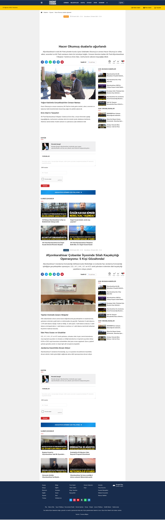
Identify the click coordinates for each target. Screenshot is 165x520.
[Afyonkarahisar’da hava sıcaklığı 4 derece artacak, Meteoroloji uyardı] (82, 465)
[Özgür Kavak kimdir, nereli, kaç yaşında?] (82, 210)
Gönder (45, 185)
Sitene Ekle (51, 507)
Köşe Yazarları (73, 490)
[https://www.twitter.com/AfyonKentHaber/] (70, 500)
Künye (86, 507)
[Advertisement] (82, 31)
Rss (46, 507)
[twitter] (46, 62)
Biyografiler (72, 493)
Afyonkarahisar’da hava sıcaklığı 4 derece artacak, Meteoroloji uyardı (81, 476)
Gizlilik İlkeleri (107, 507)
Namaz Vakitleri (102, 495)
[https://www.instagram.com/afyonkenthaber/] (74, 500)
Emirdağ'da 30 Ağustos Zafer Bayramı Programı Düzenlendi (80, 453)
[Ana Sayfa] (41, 12)
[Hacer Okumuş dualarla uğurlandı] (68, 83)
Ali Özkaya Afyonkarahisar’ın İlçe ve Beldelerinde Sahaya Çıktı (53, 221)
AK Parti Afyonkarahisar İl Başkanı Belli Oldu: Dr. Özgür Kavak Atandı (81, 243)
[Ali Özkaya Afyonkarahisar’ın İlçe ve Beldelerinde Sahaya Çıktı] (54, 210)
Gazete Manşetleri (103, 490)
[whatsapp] (50, 62)
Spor (95, 2)
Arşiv (85, 487)
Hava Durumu (102, 487)
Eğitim (57, 487)
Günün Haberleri (88, 485)
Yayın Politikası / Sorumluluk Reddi (65, 507)
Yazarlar (158, 7)
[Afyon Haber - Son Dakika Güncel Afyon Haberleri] (52, 2)
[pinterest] (62, 62)
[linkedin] (58, 62)
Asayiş (83, 2)
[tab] (46, 156)
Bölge (56, 485)
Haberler (46, 12)
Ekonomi (101, 2)
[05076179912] (85, 500)
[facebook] (42, 62)
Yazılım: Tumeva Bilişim (82, 514)
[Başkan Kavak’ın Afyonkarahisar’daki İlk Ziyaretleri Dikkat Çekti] (54, 442)
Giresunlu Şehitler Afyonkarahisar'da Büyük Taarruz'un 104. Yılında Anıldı (51, 476)
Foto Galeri (148, 7)
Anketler (100, 485)
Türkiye (44, 498)
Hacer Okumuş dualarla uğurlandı (63, 12)
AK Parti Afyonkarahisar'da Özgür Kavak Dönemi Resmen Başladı (53, 243)
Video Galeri (136, 7)
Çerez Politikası (98, 507)
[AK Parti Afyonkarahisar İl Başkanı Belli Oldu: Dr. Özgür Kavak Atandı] (82, 233)
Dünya (44, 487)
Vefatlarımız (58, 498)
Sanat (56, 493)
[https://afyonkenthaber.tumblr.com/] (81, 500)
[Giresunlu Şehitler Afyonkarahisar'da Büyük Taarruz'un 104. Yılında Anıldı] (54, 465)
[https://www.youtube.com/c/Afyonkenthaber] (78, 500)
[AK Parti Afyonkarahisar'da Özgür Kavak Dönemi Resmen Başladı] (54, 233)
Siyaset (89, 2)
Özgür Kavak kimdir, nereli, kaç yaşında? (80, 221)
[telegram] (54, 62)
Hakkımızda (115, 507)
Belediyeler (75, 2)
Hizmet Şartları (80, 507)
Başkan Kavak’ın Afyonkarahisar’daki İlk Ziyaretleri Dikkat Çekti (53, 453)
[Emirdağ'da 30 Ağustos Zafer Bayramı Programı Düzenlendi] (82, 442)
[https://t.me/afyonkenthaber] (89, 500)
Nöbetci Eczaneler (103, 493)
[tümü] (107, 2)
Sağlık (43, 493)
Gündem (66, 2)
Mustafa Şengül (56, 144)
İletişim (91, 507)
